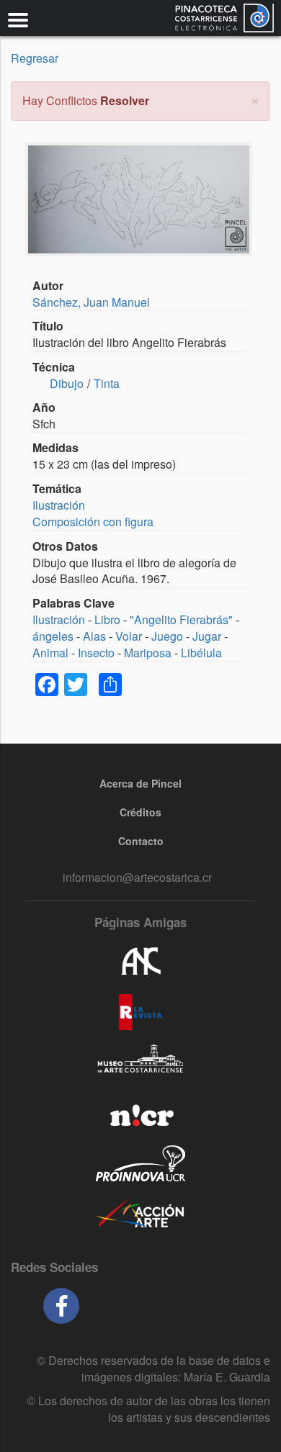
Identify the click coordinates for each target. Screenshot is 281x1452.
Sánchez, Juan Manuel (91, 302)
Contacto (141, 841)
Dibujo (67, 383)
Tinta (107, 383)
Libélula (201, 652)
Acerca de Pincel (140, 783)
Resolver (124, 100)
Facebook (61, 1306)
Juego (167, 636)
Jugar (206, 636)
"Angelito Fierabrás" (181, 619)
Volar (128, 636)
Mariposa (147, 652)
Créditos (140, 812)
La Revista (140, 1012)
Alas (94, 636)
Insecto (96, 652)
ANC (140, 962)
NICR (140, 1113)
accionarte (140, 1214)
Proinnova (140, 1163)
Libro (107, 619)
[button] (255, 99)
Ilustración (58, 505)
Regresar (34, 58)
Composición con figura (92, 521)
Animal (50, 652)
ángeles (52, 636)
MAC (140, 1063)
